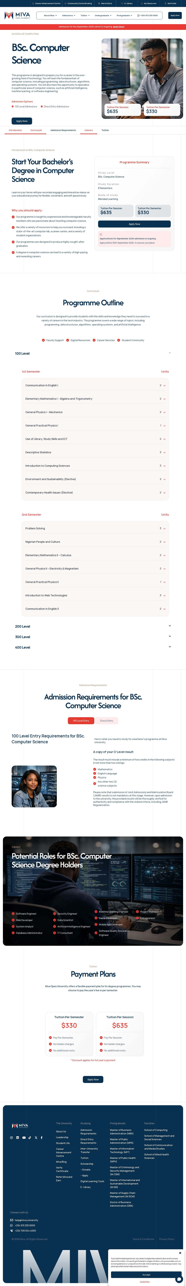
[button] (180, 1252)
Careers (89, 130)
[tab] (81, 720)
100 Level (22, 353)
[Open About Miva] (56, 15)
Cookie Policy (145, 1281)
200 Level (22, 626)
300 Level (22, 636)
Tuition (105, 130)
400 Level (22, 647)
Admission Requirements (63, 130)
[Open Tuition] (89, 15)
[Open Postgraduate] (131, 15)
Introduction (15, 130)
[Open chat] (179, 1279)
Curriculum (36, 130)
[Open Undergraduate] (111, 15)
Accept (146, 1274)
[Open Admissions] (75, 15)
